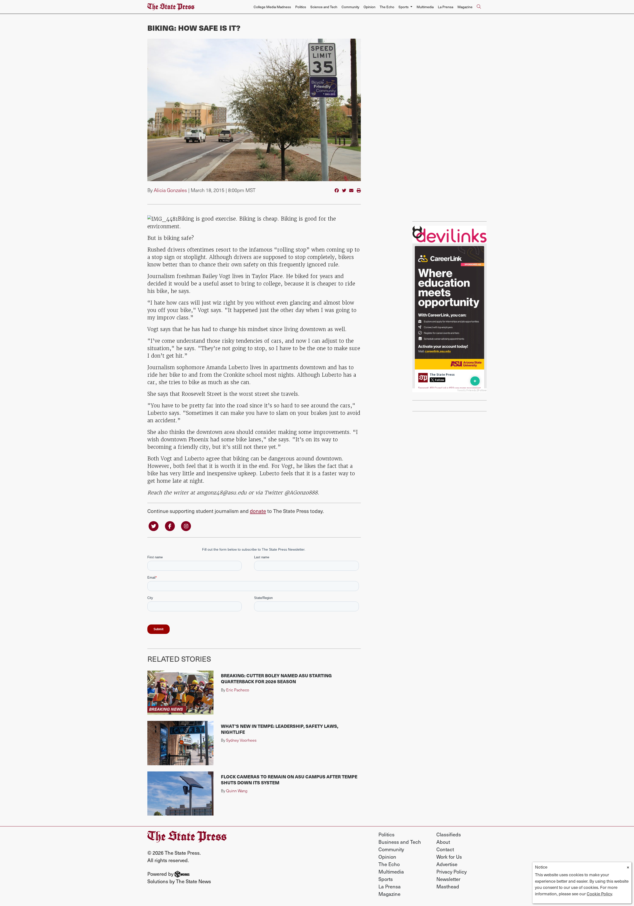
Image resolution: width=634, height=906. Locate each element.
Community (350, 6)
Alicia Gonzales (170, 190)
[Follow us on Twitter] (153, 525)
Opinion (369, 6)
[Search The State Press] (479, 7)
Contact (445, 849)
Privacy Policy (451, 871)
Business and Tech (399, 842)
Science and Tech (323, 6)
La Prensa (445, 6)
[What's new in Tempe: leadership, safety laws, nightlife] (180, 743)
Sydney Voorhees (241, 740)
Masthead (447, 886)
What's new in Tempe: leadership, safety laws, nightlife (279, 729)
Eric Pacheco (237, 689)
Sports (385, 879)
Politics (300, 6)
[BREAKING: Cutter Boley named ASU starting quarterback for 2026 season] (180, 693)
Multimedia (425, 6)
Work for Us (449, 856)
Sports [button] (403, 6)
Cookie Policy (599, 893)
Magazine (465, 6)
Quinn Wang (236, 790)
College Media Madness (272, 6)
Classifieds (448, 834)
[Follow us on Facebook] (170, 525)
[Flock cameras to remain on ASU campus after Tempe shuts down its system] (180, 793)
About (443, 842)
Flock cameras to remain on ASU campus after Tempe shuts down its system (289, 779)
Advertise (446, 864)
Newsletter (448, 879)
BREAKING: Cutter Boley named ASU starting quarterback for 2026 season (276, 678)
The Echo (387, 6)
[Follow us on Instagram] (186, 525)
